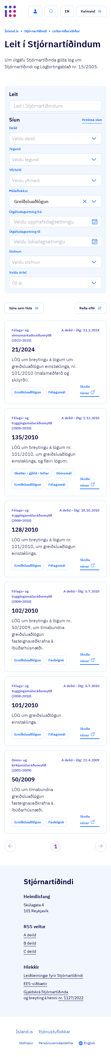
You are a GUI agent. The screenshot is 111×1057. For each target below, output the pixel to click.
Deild (13, 128)
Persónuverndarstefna (56, 1043)
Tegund (14, 149)
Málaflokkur (18, 191)
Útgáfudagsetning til (24, 231)
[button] (35, 11)
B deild (30, 943)
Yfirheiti (15, 170)
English (89, 1043)
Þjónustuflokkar (54, 1031)
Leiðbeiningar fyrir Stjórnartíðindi (53, 975)
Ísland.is (24, 1031)
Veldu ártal (17, 272)
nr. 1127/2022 (70, 997)
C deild (30, 951)
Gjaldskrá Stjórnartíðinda (46, 991)
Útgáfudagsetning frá (25, 212)
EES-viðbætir (35, 983)
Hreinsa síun (92, 120)
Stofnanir (26, 1043)
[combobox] (12, 138)
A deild (30, 934)
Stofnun (15, 251)
